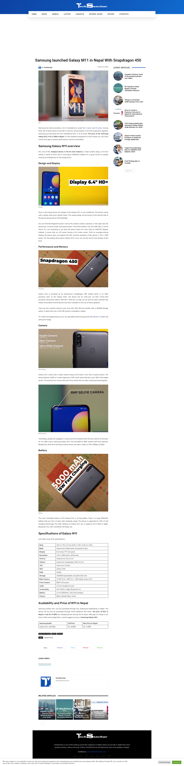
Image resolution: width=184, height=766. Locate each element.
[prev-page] (39, 723)
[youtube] (71, 684)
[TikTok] (98, 757)
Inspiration (81, 710)
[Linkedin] (86, 757)
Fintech (99, 706)
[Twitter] (103, 757)
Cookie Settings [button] (164, 762)
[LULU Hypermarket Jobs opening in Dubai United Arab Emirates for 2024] (118, 125)
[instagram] (60, 684)
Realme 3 (96, 317)
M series (99, 128)
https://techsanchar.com (62, 680)
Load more (129, 171)
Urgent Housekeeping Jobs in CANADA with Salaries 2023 (133, 150)
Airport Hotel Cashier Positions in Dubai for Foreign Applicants (133, 137)
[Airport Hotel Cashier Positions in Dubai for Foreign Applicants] (118, 137)
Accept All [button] (176, 762)
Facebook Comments (44, 664)
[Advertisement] (92, 33)
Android (54, 634)
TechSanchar (48, 67)
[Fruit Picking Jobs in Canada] (118, 161)
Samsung (60, 634)
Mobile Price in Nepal (44, 634)
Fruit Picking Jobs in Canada (132, 162)
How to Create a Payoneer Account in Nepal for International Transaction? (100, 713)
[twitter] (67, 684)
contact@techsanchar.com (96, 752)
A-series (88, 128)
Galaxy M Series (48, 637)
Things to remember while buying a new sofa (82, 715)
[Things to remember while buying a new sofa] (118, 100)
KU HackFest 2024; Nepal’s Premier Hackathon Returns (64, 715)
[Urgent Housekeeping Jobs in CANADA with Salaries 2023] (118, 149)
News (46, 708)
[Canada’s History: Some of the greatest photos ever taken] (118, 76)
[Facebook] (75, 757)
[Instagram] (81, 757)
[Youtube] (109, 757)
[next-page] (43, 723)
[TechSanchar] (40, 67)
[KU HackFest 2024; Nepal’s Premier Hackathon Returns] (118, 88)
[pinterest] (64, 684)
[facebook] (56, 684)
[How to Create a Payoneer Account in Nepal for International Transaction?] (118, 112)
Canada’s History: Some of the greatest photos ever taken (47, 714)
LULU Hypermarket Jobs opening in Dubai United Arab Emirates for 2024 (134, 125)
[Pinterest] (92, 757)
